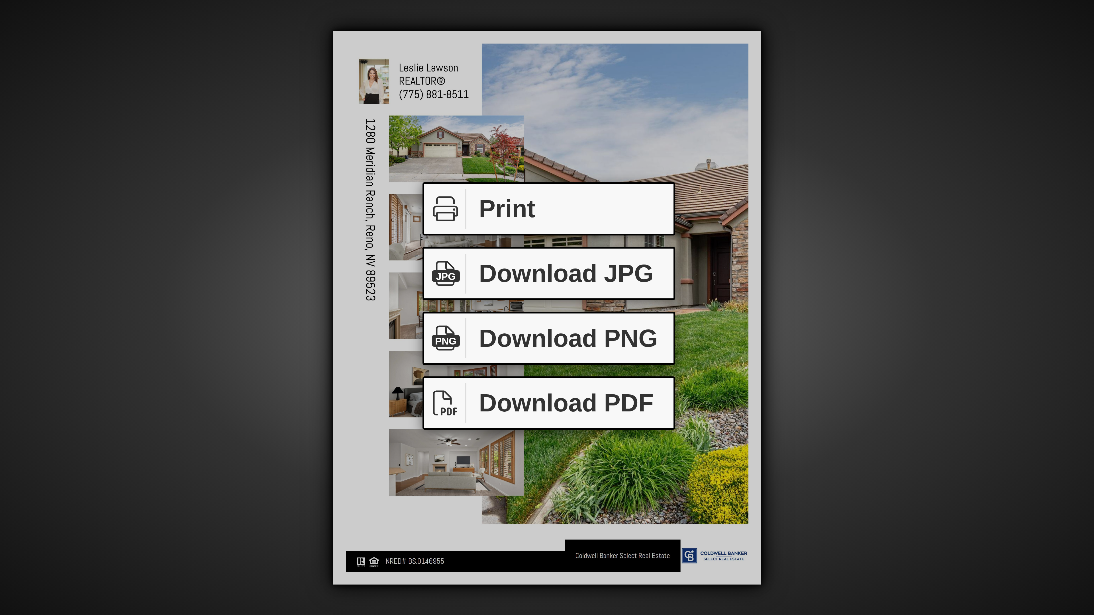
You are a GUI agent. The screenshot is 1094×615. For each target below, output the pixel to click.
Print (507, 209)
